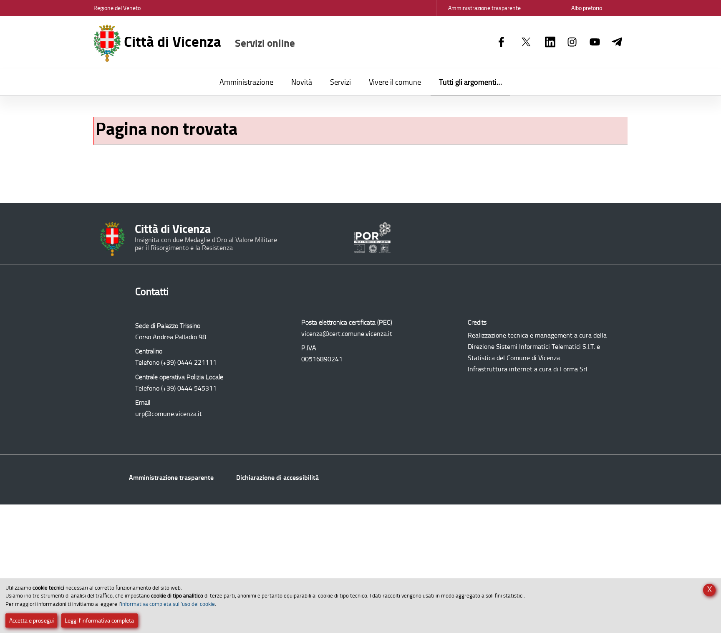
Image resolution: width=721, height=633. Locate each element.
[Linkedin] (550, 42)
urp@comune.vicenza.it (168, 414)
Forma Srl (573, 369)
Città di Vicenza (208, 41)
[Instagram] (572, 42)
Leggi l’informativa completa (99, 620)
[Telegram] (617, 42)
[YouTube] (595, 42)
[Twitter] (526, 42)
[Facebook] (501, 42)
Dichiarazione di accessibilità (277, 478)
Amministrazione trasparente (171, 478)
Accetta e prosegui (31, 620)
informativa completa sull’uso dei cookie (168, 604)
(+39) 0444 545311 (189, 388)
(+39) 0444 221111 (189, 362)
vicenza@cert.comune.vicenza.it (346, 334)
